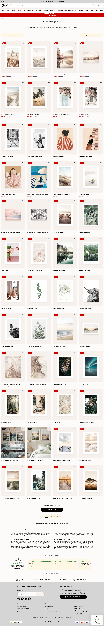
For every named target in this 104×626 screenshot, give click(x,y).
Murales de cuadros (22, 611)
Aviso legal (57, 617)
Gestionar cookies (78, 613)
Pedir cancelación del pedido (80, 611)
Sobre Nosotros (49, 606)
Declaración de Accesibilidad (52, 611)
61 (57, 516)
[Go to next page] (60, 516)
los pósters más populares (23, 608)
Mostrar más (52, 509)
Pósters (7, 18)
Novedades (20, 610)
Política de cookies (49, 617)
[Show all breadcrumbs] (2, 18)
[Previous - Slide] (26, 564)
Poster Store (55, 621)
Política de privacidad (66, 617)
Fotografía (13, 18)
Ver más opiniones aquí (52, 573)
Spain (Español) (16, 622)
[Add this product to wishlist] (23, 43)
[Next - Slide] (93, 564)
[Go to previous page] (44, 516)
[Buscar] (92, 5)
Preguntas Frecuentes (79, 610)
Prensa (46, 608)
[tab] (97, 6)
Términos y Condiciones (38, 617)
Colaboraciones (49, 610)
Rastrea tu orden (78, 606)
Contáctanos (77, 608)
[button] (97, 620)
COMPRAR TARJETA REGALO (74, 596)
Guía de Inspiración (21, 606)
